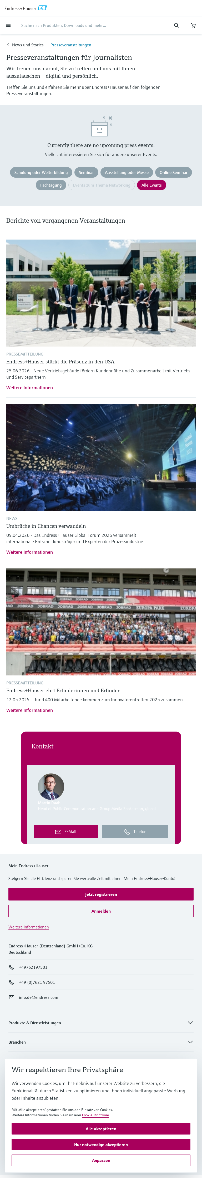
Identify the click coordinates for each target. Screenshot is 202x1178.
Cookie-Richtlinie (95, 1115)
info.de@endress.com (38, 997)
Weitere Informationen (29, 387)
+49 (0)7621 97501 (37, 982)
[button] (101, 894)
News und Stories (28, 44)
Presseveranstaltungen (70, 44)
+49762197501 (33, 967)
